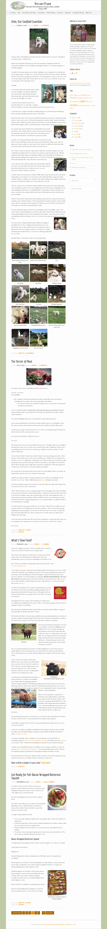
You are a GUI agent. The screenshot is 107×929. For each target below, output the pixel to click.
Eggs (81, 98)
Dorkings (78, 98)
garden (76, 101)
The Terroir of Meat (21, 361)
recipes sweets (82, 105)
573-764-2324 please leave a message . (80, 83)
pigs (82, 101)
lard (79, 101)
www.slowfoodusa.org (18, 566)
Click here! (45, 762)
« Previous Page (16, 913)
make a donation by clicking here (27, 749)
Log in (74, 924)
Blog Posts (75, 117)
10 (43, 913)
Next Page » (50, 913)
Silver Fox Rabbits (91, 105)
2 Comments (45, 25)
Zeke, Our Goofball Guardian (26, 21)
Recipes (28, 530)
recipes (21, 532)
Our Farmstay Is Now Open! (79, 153)
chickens (83, 95)
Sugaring (71, 108)
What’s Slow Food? (21, 540)
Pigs (75, 131)
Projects (76, 134)
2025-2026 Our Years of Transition (81, 149)
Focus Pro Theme (46, 924)
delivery (89, 95)
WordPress (68, 924)
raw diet (90, 101)
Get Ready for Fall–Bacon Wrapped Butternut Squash (36, 776)
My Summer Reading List (79, 167)
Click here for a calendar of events (36, 740)
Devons (73, 98)
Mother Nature (78, 123)
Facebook (63, 740)
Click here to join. (21, 734)
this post (42, 480)
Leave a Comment (49, 782)
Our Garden (77, 128)
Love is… (74, 163)
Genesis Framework (58, 924)
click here (22, 583)
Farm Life (21, 353)
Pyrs (86, 101)
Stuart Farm (53, 5)
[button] (20, 252)
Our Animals (30, 353)
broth (79, 95)
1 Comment (45, 544)
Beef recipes (73, 95)
